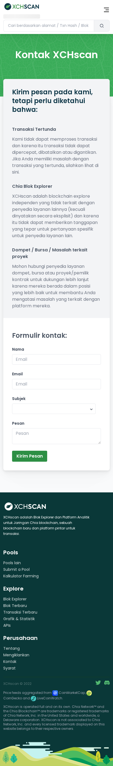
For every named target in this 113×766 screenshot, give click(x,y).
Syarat (9, 668)
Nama (18, 349)
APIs (7, 625)
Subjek (19, 398)
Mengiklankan (16, 655)
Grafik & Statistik (19, 619)
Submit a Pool (16, 569)
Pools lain (12, 563)
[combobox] (48, 26)
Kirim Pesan (29, 456)
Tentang (11, 648)
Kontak (9, 661)
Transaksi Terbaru (20, 612)
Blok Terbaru (15, 605)
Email (17, 374)
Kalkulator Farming (21, 576)
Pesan (18, 423)
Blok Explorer (15, 599)
